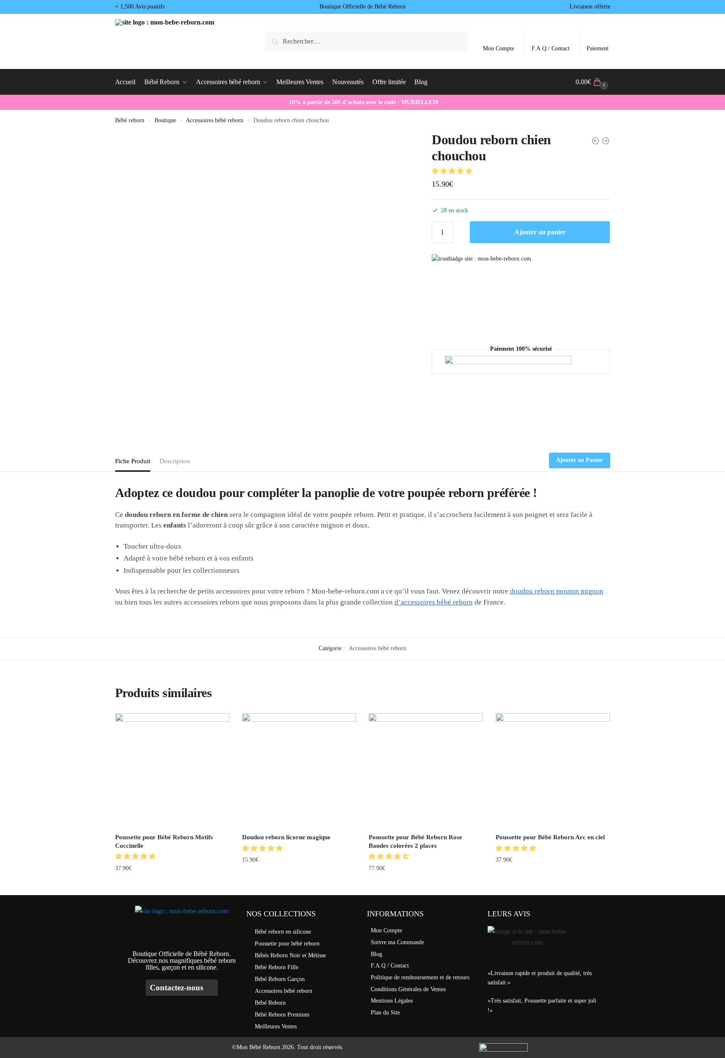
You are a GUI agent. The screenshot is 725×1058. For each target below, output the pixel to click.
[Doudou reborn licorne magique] (299, 770)
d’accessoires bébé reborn (433, 602)
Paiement (598, 48)
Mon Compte (498, 48)
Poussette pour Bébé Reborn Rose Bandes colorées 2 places (415, 841)
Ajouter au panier (540, 232)
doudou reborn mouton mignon (557, 591)
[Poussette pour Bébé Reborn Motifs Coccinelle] (172, 770)
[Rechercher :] (366, 41)
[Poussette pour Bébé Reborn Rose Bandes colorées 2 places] (426, 770)
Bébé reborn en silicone (283, 932)
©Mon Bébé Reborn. (257, 1047)
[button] (453, 171)
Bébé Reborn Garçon (280, 979)
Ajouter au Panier (579, 460)
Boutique (165, 120)
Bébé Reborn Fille (276, 967)
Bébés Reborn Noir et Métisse (290, 955)
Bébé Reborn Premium (282, 1014)
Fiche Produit (132, 461)
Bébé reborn (129, 120)
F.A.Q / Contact (551, 48)
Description (175, 461)
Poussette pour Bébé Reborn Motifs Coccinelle (164, 841)
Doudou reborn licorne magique (286, 837)
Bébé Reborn (270, 1003)
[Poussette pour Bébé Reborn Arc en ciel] (553, 770)
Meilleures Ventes (276, 1026)
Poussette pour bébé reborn (287, 943)
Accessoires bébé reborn (214, 120)
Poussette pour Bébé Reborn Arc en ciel (550, 837)
